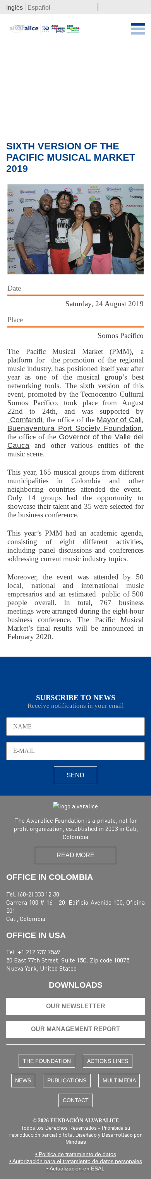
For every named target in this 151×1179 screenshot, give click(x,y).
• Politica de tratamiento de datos (75, 1154)
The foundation (47, 1061)
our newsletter (75, 1006)
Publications (66, 1080)
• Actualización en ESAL (75, 1168)
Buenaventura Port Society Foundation (74, 428)
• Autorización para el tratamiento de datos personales (75, 1161)
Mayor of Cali (119, 420)
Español (38, 7)
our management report (75, 1029)
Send (75, 775)
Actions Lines (107, 1061)
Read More (75, 855)
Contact (76, 1100)
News (23, 1080)
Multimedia (119, 1080)
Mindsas (75, 1142)
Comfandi (24, 420)
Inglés (14, 7)
